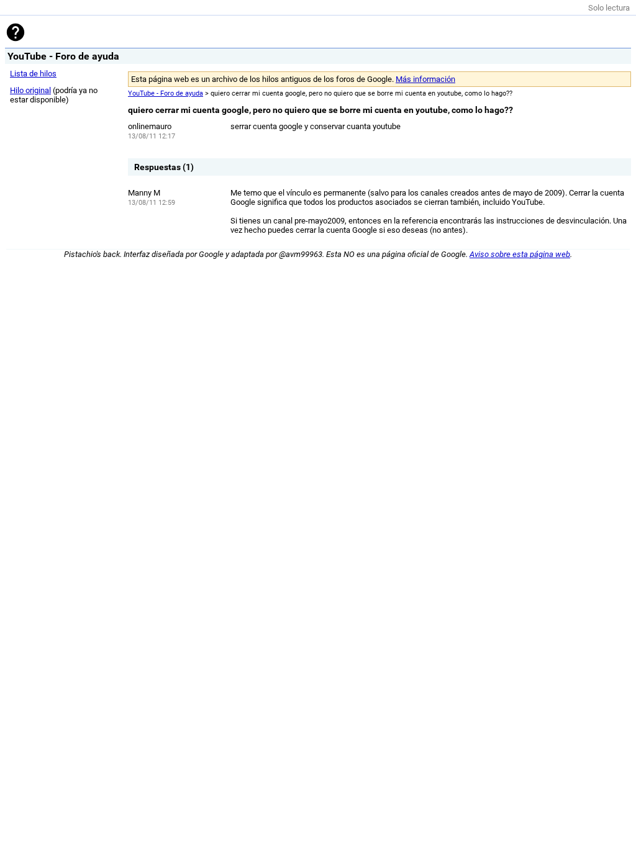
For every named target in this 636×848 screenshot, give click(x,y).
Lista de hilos (33, 73)
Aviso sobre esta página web (520, 254)
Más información (425, 79)
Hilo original (30, 90)
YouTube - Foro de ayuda (165, 93)
